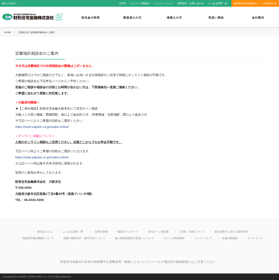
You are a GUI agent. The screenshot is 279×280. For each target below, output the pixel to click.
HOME (122, 3)
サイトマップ (255, 238)
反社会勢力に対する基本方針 (231, 231)
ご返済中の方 (269, 3)
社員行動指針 (230, 238)
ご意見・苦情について (192, 231)
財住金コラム (45, 231)
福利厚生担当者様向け (246, 3)
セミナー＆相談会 (140, 3)
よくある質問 (215, 3)
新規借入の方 (132, 17)
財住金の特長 (91, 17)
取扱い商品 (216, 17)
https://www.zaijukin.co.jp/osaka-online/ (42, 126)
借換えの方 (174, 17)
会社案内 (258, 17)
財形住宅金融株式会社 (32, 17)
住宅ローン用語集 (158, 231)
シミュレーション (163, 3)
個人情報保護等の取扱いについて (134, 238)
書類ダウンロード (127, 231)
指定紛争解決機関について (38, 238)
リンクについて (203, 238)
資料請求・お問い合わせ (190, 3)
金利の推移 (101, 231)
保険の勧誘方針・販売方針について (84, 238)
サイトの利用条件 (174, 238)
